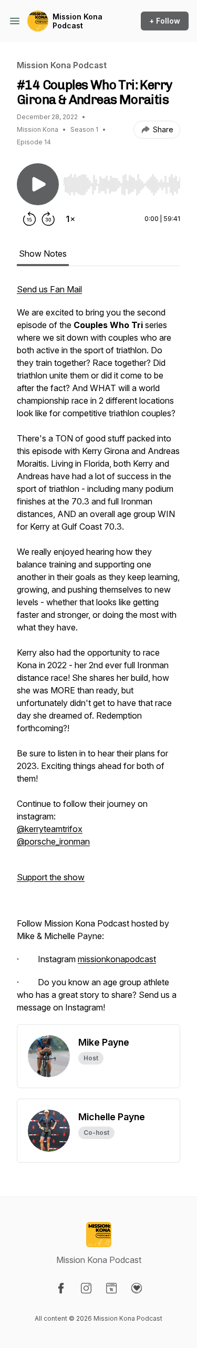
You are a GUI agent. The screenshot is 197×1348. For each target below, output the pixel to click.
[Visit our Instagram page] (86, 1288)
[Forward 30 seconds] (48, 219)
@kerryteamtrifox (49, 829)
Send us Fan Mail (49, 289)
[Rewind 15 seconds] (29, 219)
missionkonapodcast (117, 959)
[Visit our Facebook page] (61, 1288)
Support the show (51, 877)
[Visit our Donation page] (136, 1288)
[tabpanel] (98, 653)
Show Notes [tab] (43, 253)
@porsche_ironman (53, 841)
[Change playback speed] (70, 219)
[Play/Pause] (38, 184)
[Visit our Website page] (111, 1288)
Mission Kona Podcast (77, 21)
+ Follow (164, 20)
